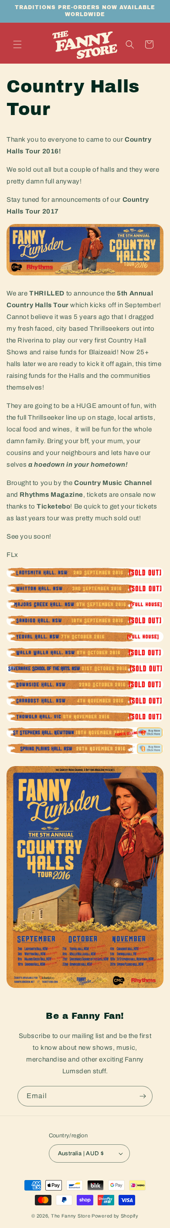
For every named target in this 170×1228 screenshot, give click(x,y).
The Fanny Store (71, 1215)
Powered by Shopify (115, 1215)
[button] (17, 44)
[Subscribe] (142, 1096)
